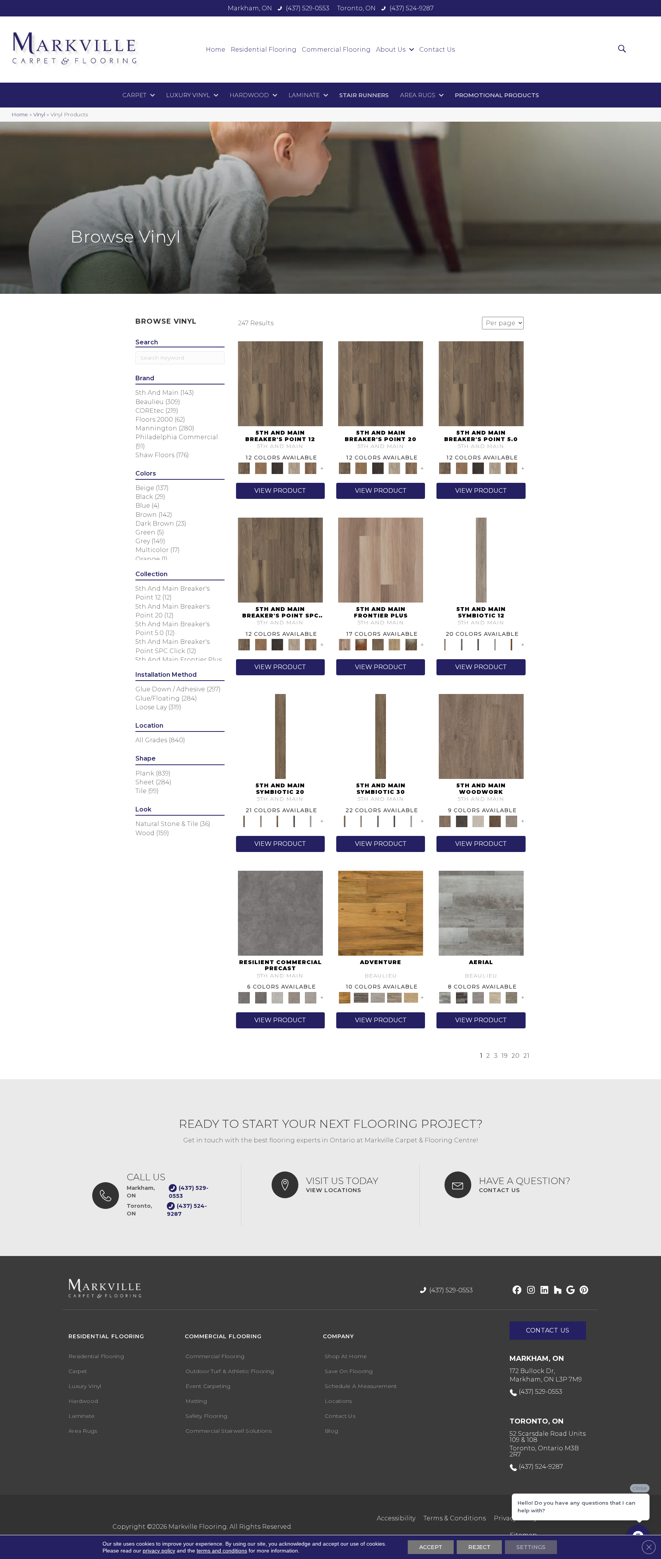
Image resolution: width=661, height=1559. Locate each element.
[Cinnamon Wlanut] (411, 644)
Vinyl (39, 114)
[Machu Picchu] (361, 997)
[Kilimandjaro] (378, 997)
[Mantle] (261, 997)
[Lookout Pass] (294, 468)
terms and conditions (222, 1551)
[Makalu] (411, 997)
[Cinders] (495, 644)
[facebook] (515, 1290)
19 (504, 1055)
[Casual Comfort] (378, 644)
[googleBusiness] (569, 1290)
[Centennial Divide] (394, 644)
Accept (430, 1547)
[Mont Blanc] (394, 997)
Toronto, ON (356, 8)
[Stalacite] (310, 997)
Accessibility (396, 1518)
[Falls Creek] (280, 383)
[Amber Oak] (361, 644)
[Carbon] (478, 644)
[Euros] (495, 997)
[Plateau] (294, 997)
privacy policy (159, 1551)
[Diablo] (478, 997)
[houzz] (556, 1290)
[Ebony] (461, 821)
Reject (479, 1547)
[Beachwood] (481, 560)
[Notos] (511, 997)
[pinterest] (582, 1290)
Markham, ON (250, 8)
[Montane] (277, 997)
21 (526, 1055)
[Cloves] (511, 644)
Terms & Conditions (454, 1518)
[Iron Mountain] (277, 468)
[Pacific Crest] (310, 468)
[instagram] (529, 1290)
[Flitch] (511, 821)
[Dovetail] (481, 736)
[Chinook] (461, 997)
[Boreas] (481, 912)
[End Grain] (478, 821)
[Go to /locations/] (338, 1184)
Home (19, 114)
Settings (530, 1547)
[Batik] (280, 736)
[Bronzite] (461, 644)
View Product (280, 490)
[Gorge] (280, 912)
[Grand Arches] (261, 468)
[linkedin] (542, 1290)
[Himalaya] (380, 912)
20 (515, 1055)
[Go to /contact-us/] (513, 1184)
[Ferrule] (495, 821)
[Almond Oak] (380, 560)
